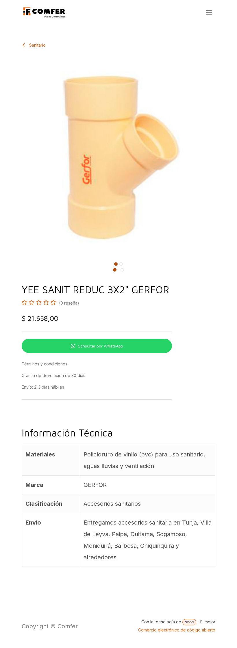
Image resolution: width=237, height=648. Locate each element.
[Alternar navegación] (209, 12)
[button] (27, 263)
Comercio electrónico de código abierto (176, 629)
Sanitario (37, 45)
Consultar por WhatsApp (100, 345)
